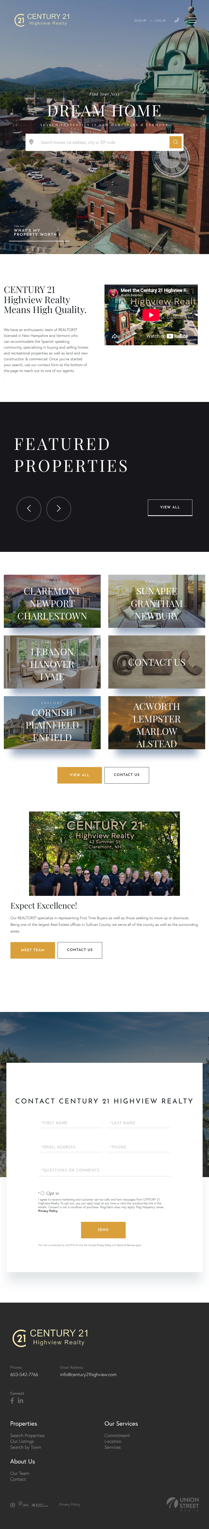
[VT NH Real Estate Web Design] (183, 1504)
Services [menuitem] (112, 1447)
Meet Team (33, 950)
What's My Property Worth (35, 233)
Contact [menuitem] (18, 1479)
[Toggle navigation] (192, 20)
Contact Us (127, 775)
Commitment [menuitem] (117, 1435)
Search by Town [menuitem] (25, 1447)
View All (170, 507)
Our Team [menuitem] (19, 1473)
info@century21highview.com (88, 1374)
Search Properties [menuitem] (27, 1435)
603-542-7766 (24, 1374)
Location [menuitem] (112, 1441)
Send (103, 1230)
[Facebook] (12, 1401)
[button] (175, 142)
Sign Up (140, 20)
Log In (160, 20)
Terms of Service (126, 1245)
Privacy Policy (48, 1211)
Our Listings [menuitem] (22, 1441)
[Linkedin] (20, 1401)
